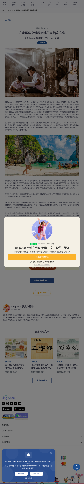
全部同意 (36, 473)
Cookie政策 (30, 468)
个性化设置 (28, 478)
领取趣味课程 (42, 257)
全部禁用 (21, 473)
